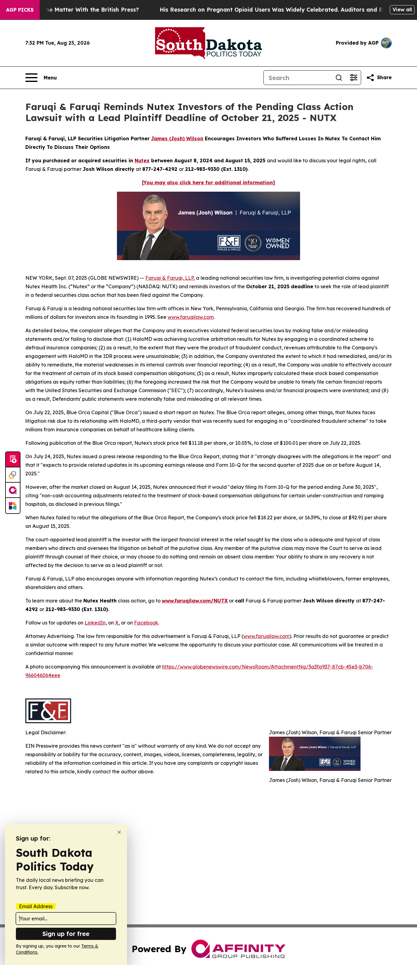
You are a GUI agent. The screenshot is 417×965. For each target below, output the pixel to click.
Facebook (146, 623)
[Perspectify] (13, 475)
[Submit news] (13, 459)
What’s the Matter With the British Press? (80, 9)
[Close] (119, 832)
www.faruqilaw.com (191, 317)
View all (402, 9)
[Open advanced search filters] (353, 78)
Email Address (36, 906)
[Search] (339, 78)
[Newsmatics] (13, 505)
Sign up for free (65, 933)
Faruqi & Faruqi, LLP (169, 278)
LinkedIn (95, 623)
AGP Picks (20, 10)
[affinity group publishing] (13, 490)
